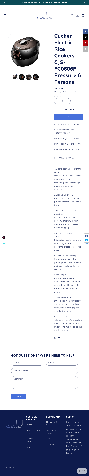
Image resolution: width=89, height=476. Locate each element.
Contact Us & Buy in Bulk (33, 431)
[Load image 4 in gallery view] (36, 77)
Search (29, 425)
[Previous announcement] (4, 2)
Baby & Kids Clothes (51, 432)
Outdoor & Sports (53, 444)
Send (18, 396)
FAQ (28, 447)
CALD (14, 467)
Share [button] (59, 338)
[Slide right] (41, 77)
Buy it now (68, 117)
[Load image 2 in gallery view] (22, 77)
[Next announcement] (84, 2)
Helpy (86, 243)
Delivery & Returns (30, 440)
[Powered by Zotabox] (85, 49)
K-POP (48, 439)
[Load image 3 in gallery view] (29, 77)
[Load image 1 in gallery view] (15, 77)
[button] (5, 15)
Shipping (57, 92)
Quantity (57, 96)
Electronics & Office (51, 423)
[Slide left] (8, 77)
